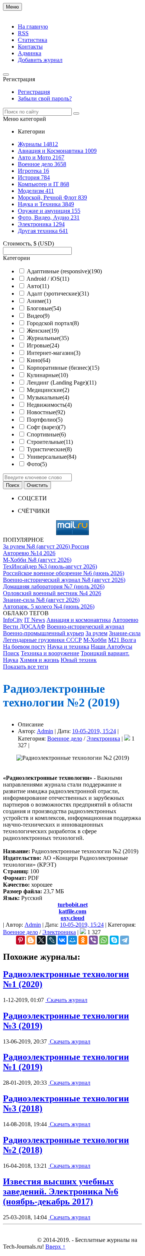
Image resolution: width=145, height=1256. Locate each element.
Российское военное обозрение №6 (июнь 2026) (63, 573)
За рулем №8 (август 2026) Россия (46, 546)
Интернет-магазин (53, 353)
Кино (38, 360)
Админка (29, 53)
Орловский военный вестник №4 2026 (52, 593)
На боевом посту (24, 646)
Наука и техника (68, 646)
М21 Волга (122, 640)
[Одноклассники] (82, 940)
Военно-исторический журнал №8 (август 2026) (64, 580)
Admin (45, 731)
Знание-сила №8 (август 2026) (41, 600)
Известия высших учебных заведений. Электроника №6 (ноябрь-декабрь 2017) (60, 1191)
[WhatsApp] (103, 940)
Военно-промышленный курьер (43, 633)
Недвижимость (49, 405)
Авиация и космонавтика (78, 620)
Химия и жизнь (39, 660)
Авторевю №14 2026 (29, 553)
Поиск (11, 653)
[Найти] (76, 113)
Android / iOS (47, 279)
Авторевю (125, 620)
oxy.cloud (72, 918)
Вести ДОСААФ (24, 626)
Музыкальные (48, 397)
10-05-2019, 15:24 (94, 731)
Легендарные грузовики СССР (42, 640)
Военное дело (64, 738)
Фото (37, 464)
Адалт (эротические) (58, 293)
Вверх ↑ (55, 1246)
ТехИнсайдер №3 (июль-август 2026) (50, 566)
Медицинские (48, 390)
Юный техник (79, 660)
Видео (38, 316)
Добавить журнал (40, 60)
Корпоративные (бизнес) (63, 368)
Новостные (46, 412)
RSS (23, 33)
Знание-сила (125, 633)
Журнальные (48, 338)
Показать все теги (25, 666)
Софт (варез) (46, 427)
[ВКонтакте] (62, 940)
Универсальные (51, 457)
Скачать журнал (66, 1000)
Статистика (32, 40)
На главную (33, 26)
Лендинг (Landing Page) (61, 382)
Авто (38, 286)
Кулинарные (47, 375)
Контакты (30, 46)
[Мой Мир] (72, 940)
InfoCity (13, 620)
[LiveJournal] (51, 940)
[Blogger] (30, 940)
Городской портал (53, 323)
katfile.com (72, 911)
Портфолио (44, 419)
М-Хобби (95, 640)
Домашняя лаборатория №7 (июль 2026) (53, 586)
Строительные (50, 442)
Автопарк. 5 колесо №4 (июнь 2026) (48, 606)
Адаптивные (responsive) (64, 271)
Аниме (39, 301)
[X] (41, 940)
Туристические (49, 449)
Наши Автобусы (111, 646)
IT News (34, 620)
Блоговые (44, 308)
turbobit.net (73, 904)
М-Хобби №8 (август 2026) (37, 560)
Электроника (103, 738)
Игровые (43, 345)
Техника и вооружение (50, 653)
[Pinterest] (20, 940)
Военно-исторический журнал (85, 626)
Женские (43, 330)
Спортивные (46, 434)
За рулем (96, 633)
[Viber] (93, 940)
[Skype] (114, 940)
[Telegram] (124, 940)
